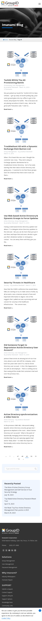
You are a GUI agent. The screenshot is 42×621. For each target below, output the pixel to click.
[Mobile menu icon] (39, 4)
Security (6, 285)
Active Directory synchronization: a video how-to (21, 415)
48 (22, 456)
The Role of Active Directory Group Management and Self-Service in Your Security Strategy (18, 489)
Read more (8, 109)
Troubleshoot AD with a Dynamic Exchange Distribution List (20, 147)
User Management (18, 85)
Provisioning (8, 85)
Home (6, 39)
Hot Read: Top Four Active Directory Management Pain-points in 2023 (17, 509)
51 (36, 456)
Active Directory (9, 221)
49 (27, 456)
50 (31, 456)
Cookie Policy (6, 618)
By (11, 87)
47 (18, 456)
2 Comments (8, 89)
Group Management (10, 152)
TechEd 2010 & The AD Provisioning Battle (14, 81)
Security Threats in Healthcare (19, 282)
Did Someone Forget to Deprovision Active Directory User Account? (21, 347)
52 (19, 459)
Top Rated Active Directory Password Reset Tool (20, 500)
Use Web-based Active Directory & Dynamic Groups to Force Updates (21, 217)
